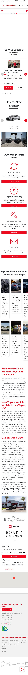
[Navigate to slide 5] (16, 13)
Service (11, 637)
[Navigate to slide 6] (17, 13)
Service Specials (10, 645)
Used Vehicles (15, 296)
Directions (23, 642)
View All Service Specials (13, 52)
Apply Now (14, 206)
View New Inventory (13, 108)
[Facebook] (3, 623)
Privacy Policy (7, 664)
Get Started (14, 232)
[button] (14, 578)
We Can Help (14, 256)
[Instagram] (6, 623)
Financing (17, 637)
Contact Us (7, 609)
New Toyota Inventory (5, 297)
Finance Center (4, 338)
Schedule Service (13, 54)
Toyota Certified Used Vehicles (3, 649)
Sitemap (14, 664)
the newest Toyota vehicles (12, 414)
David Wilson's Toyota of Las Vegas (3, 664)
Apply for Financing (16, 641)
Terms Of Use (10, 664)
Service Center (14, 338)
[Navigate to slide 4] (14, 13)
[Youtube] (9, 623)
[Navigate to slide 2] (11, 13)
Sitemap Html (18, 664)
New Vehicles (4, 640)
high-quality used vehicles (14, 443)
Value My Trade (16, 645)
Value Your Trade (14, 181)
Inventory (4, 637)
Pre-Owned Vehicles (4, 643)
